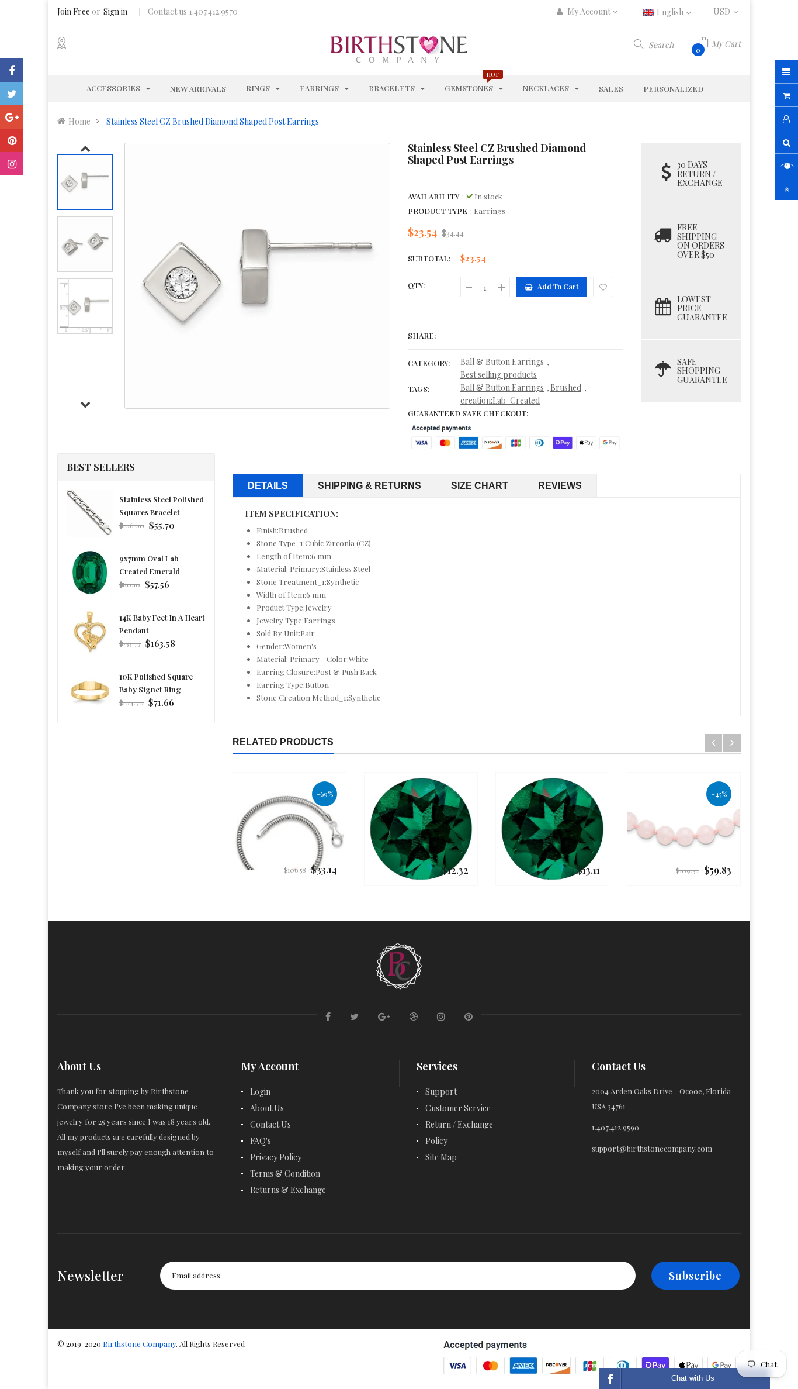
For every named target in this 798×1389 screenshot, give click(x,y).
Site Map (441, 1157)
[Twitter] (11, 93)
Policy (436, 1140)
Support (441, 1091)
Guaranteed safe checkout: (468, 413)
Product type (437, 211)
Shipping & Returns (369, 486)
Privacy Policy (275, 1157)
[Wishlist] (603, 287)
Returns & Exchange (288, 1189)
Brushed (565, 387)
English (671, 12)
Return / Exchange (459, 1124)
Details (268, 486)
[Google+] (11, 117)
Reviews (560, 486)
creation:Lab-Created (500, 400)
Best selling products (498, 374)
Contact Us (270, 1124)
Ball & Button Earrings (502, 361)
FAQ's (260, 1140)
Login (260, 1091)
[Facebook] (11, 70)
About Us (267, 1108)
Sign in (115, 11)
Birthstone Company (139, 1344)
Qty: (416, 285)
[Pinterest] (11, 140)
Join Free (73, 11)
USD (727, 11)
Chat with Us (692, 1378)
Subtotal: (429, 258)
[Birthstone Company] (399, 964)
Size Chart (479, 486)
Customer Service (458, 1108)
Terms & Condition (285, 1173)
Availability (433, 196)
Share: (422, 335)
